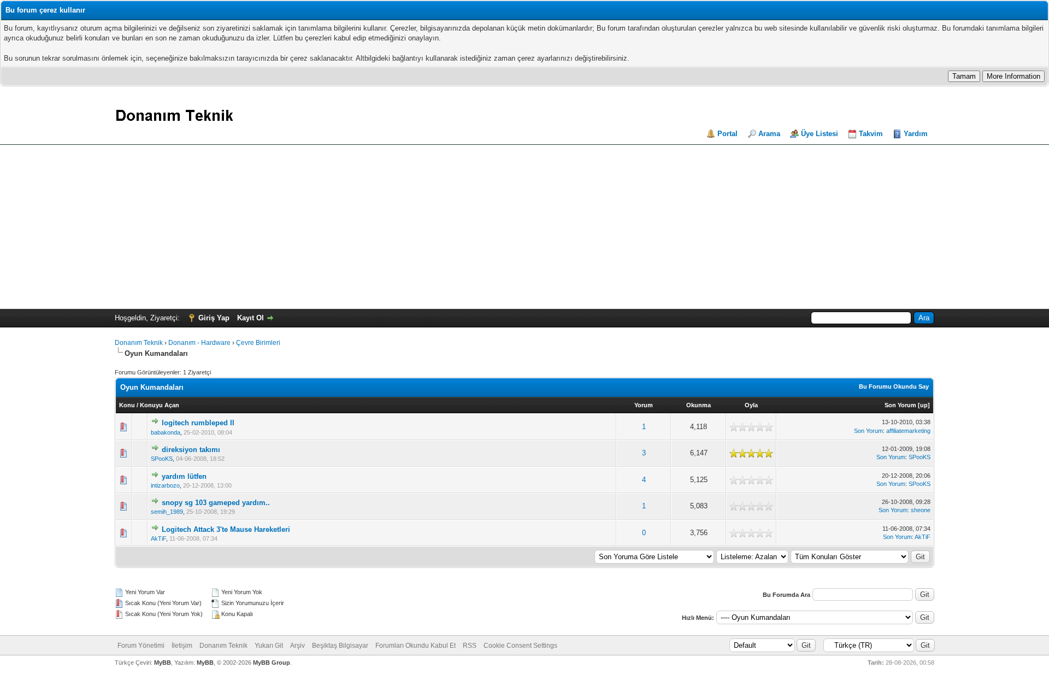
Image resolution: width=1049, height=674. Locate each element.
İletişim (182, 645)
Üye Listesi (819, 134)
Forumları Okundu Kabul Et (415, 645)
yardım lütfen (184, 476)
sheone (920, 510)
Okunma (698, 405)
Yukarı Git (269, 645)
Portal (727, 134)
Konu (127, 405)
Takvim (871, 134)
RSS (469, 645)
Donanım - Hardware (199, 343)
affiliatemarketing (908, 430)
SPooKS (162, 458)
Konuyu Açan (159, 405)
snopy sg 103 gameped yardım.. (216, 503)
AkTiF (158, 538)
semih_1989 (167, 511)
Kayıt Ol (250, 318)
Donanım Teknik (139, 343)
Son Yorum (900, 405)
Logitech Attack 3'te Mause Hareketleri (226, 529)
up (924, 405)
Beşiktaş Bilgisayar (340, 645)
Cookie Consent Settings (520, 645)
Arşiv (297, 645)
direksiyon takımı (191, 450)
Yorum (643, 405)
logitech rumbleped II (198, 423)
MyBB (162, 662)
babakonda (165, 432)
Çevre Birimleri (258, 343)
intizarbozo (165, 485)
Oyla (751, 405)
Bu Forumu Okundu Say (894, 386)
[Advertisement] (524, 226)
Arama (769, 134)
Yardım (916, 134)
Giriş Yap (213, 318)
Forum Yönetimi (140, 645)
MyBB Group (271, 662)
